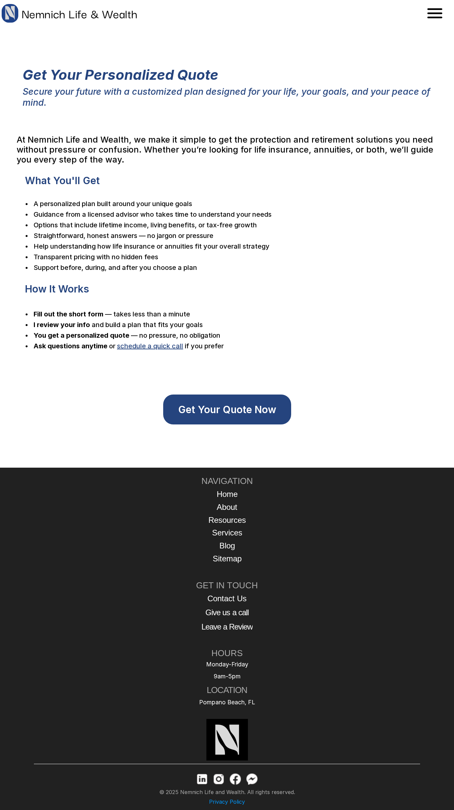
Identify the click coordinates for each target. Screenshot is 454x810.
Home (227, 494)
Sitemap (227, 558)
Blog (227, 545)
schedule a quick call (150, 346)
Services (227, 532)
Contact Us (227, 598)
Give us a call (227, 612)
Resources (227, 520)
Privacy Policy (227, 801)
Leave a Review (227, 626)
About (227, 507)
